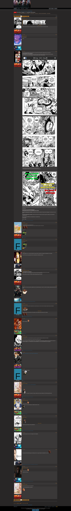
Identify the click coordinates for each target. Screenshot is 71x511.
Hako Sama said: (25, 383)
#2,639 (56, 466)
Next (28, 16)
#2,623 (56, 51)
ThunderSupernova (17, 62)
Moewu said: (24, 417)
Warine (18, 460)
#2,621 (56, 17)
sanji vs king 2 (36, 13)
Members (26, 8)
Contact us (46, 506)
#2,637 (56, 432)
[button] (20, 8)
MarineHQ (17, 410)
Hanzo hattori (18, 477)
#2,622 (56, 34)
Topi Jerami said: (24, 19)
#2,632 (56, 352)
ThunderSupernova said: (25, 270)
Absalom (15, 13)
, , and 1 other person (28, 220)
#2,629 (56, 303)
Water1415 (17, 233)
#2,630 (56, 318)
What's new (22, 8)
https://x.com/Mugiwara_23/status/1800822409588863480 (30, 353)
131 (19, 16)
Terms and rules (49, 506)
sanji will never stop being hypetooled (42, 13)
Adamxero (17, 263)
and (28, 481)
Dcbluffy (18, 280)
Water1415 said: (24, 240)
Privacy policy (53, 506)
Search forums (18, 9)
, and (28, 430)
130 (18, 16)
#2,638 (56, 449)
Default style (15, 506)
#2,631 (56, 335)
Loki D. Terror (18, 329)
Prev (14, 16)
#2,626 (56, 252)
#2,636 (56, 415)
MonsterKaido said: (25, 400)
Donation (18, 8)
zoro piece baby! (48, 13)
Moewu (18, 393)
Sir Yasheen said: (24, 484)
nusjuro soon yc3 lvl (32, 13)
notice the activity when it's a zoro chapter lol (25, 13)
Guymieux (17, 346)
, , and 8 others (29, 301)
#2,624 (56, 222)
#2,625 (56, 239)
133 (22, 16)
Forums (15, 8)
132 (21, 16)
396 (26, 16)
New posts (15, 9)
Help (55, 506)
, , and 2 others (27, 316)
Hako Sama (17, 363)
